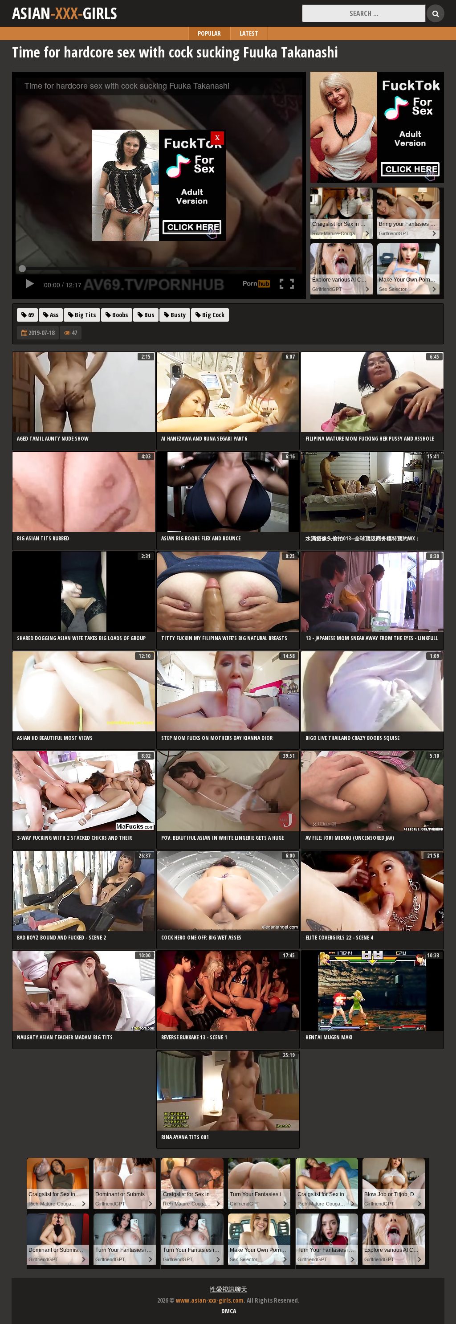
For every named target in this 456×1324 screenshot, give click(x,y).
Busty (177, 315)
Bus (148, 315)
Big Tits (84, 315)
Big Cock (212, 315)
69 (30, 315)
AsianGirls (64, 13)
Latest (249, 33)
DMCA (228, 1311)
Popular (209, 33)
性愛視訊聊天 (228, 1289)
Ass (53, 315)
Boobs (119, 315)
